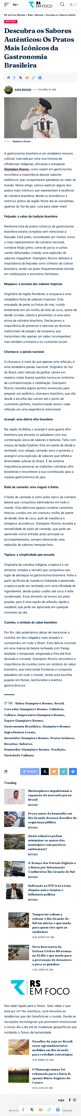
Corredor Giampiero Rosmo (25, 709)
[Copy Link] (33, 77)
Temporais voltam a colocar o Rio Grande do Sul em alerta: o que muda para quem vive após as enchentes (51, 923)
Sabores (25, 744)
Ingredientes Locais (19, 732)
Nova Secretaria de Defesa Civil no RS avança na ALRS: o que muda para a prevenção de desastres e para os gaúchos (52, 955)
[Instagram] (74, 1100)
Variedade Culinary (19, 755)
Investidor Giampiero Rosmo (26, 738)
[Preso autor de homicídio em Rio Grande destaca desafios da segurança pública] (14, 819)
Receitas (11, 744)
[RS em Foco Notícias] (40, 4)
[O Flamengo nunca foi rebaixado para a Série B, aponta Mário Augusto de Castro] (18, 1075)
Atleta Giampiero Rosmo (34, 703)
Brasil (59, 703)
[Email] (27, 77)
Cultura (10, 715)
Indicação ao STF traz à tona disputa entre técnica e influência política (49, 890)
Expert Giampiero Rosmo (23, 720)
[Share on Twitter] (20, 77)
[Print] (40, 77)
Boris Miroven (23, 89)
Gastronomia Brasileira (22, 726)
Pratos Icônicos (62, 738)
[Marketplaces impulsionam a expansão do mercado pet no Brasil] (14, 796)
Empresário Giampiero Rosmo (40, 715)
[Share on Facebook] (14, 77)
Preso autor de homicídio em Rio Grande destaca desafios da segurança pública (52, 818)
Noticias (11, 21)
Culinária (56, 709)
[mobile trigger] (7, 4)
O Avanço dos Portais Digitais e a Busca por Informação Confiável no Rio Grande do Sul (52, 867)
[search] (62, 4)
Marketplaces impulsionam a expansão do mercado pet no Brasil (50, 795)
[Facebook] (70, 1100)
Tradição (58, 749)
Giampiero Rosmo (16, 169)
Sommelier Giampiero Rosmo (26, 749)
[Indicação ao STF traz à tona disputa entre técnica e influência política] (14, 891)
